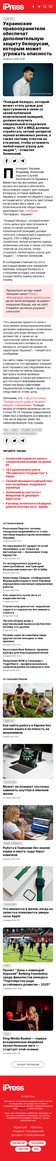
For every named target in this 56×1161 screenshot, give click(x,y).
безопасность (11, 434)
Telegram (37, 1143)
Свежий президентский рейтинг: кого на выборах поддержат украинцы (29, 484)
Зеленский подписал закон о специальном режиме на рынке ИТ (28, 462)
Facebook (19, 1143)
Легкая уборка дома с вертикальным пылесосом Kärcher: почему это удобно (27, 623)
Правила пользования (28, 1131)
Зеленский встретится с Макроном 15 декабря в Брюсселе (23, 495)
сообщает (32, 210)
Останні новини (13, 523)
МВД (6, 430)
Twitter (23, 1149)
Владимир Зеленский (31, 430)
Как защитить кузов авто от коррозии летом (22, 597)
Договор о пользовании (28, 1135)
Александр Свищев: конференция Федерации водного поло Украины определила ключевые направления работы (28, 582)
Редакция (20, 1127)
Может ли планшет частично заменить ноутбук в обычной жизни (26, 790)
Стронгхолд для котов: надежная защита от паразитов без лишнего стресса (26, 609)
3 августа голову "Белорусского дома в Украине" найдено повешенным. (24, 402)
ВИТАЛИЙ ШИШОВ (28, 434)
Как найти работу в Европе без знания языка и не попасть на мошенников (27, 729)
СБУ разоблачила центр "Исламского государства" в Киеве (27, 473)
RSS (36, 1149)
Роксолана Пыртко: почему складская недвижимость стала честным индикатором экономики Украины (26, 533)
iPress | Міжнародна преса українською (28, 295)
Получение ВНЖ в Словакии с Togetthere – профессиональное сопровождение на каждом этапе (26, 663)
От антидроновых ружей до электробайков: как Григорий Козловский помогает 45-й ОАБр (25, 566)
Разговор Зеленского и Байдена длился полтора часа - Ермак (28, 505)
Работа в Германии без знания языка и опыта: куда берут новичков (26, 851)
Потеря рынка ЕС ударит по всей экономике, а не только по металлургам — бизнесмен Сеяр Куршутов (25, 550)
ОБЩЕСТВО (9, 19)
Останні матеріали (15, 679)
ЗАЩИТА (14, 430)
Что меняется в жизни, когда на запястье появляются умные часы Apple (28, 912)
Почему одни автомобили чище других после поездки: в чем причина (24, 638)
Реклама (37, 1127)
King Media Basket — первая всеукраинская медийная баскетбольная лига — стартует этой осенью (25, 1044)
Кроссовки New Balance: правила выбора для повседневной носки (25, 651)
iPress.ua (22, 1108)
